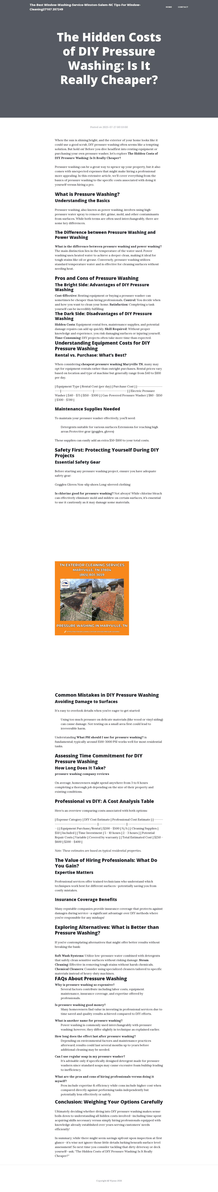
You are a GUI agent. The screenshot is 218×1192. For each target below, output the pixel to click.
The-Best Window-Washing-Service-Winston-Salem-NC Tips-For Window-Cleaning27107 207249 (85, 7)
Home (169, 7)
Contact (183, 7)
